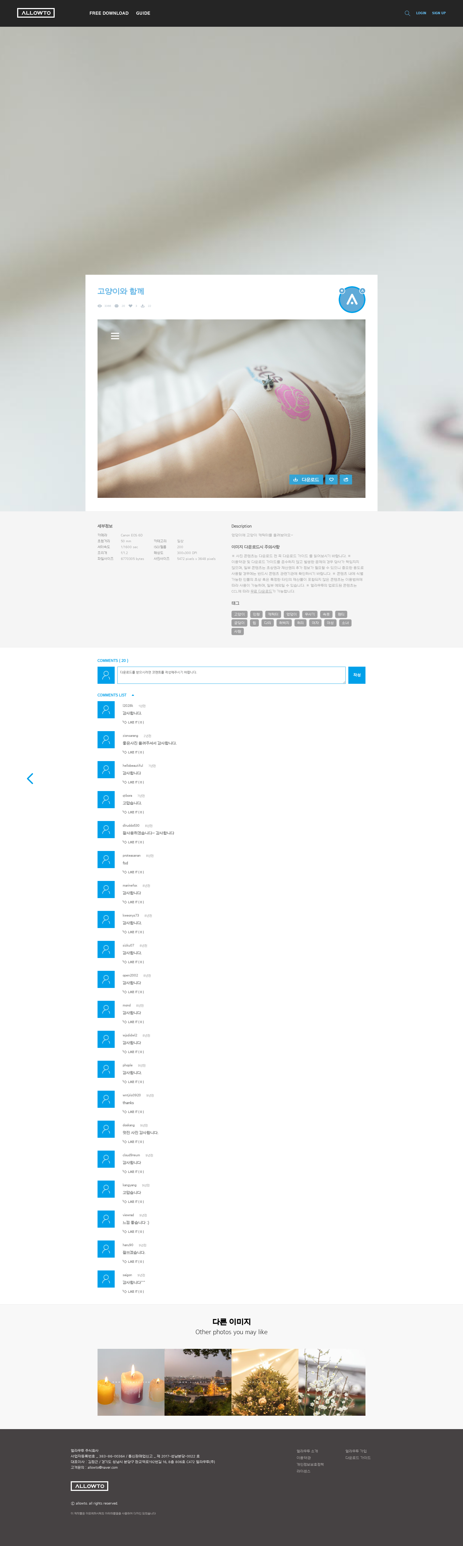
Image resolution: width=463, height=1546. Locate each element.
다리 (267, 623)
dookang (129, 1125)
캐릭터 (273, 614)
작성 (357, 675)
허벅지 (284, 623)
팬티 (341, 614)
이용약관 (304, 1458)
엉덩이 (291, 614)
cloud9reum (131, 1155)
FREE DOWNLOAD (109, 13)
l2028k (128, 705)
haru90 (128, 1245)
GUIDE (143, 13)
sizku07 (128, 945)
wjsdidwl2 (130, 1035)
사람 (237, 631)
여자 (315, 623)
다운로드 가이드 (295, 556)
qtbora (127, 795)
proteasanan (132, 855)
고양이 (239, 614)
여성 (330, 623)
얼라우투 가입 (356, 1451)
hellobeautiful (133, 765)
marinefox (130, 885)
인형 (256, 614)
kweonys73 (131, 915)
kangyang (130, 1185)
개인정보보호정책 (310, 1465)
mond (127, 1005)
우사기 (310, 614)
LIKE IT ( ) (136, 722)
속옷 (326, 614)
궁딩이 (239, 623)
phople (128, 1065)
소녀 (345, 623)
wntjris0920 (132, 1095)
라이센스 (304, 1471)
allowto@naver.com (103, 1467)
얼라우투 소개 (307, 1451)
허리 (300, 623)
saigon (127, 1275)
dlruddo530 (131, 825)
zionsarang (130, 735)
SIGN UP (439, 13)
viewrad (128, 1215)
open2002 (130, 975)
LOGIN (421, 13)
